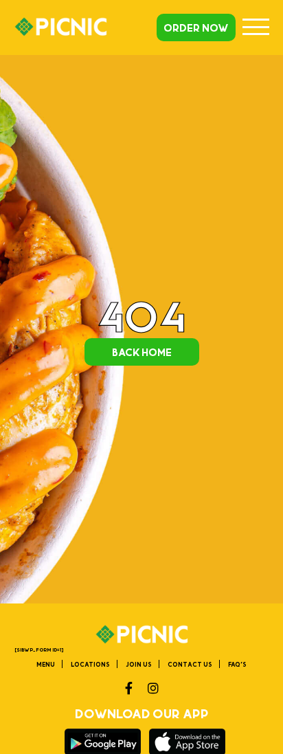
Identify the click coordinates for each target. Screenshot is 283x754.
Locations (90, 664)
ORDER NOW (196, 27)
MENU (45, 664)
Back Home (142, 352)
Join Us (139, 664)
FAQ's (237, 664)
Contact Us (190, 664)
